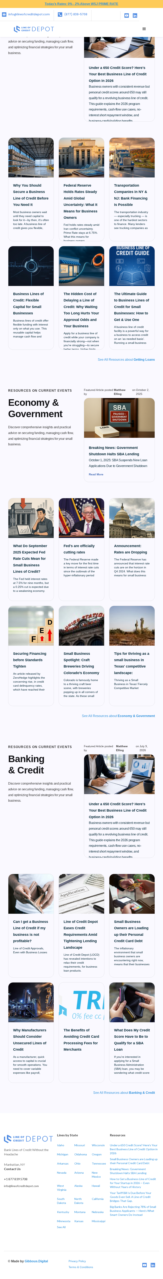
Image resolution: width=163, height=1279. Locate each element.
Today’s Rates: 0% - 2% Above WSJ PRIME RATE (81, 4)
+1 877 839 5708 (15, 1179)
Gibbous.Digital (36, 1261)
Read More (96, 474)
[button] (144, 29)
